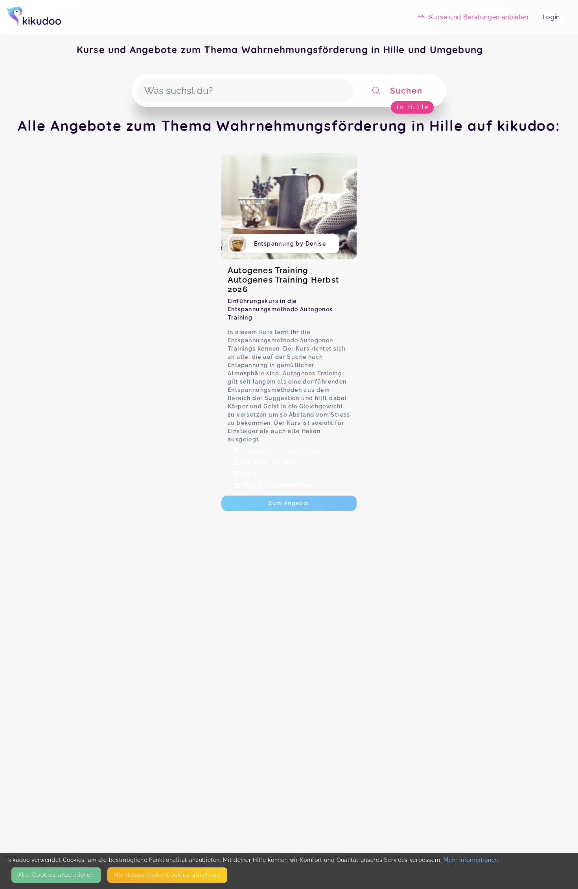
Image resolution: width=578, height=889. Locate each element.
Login (551, 17)
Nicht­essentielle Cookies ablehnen (167, 875)
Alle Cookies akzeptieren (56, 875)
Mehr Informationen (471, 860)
